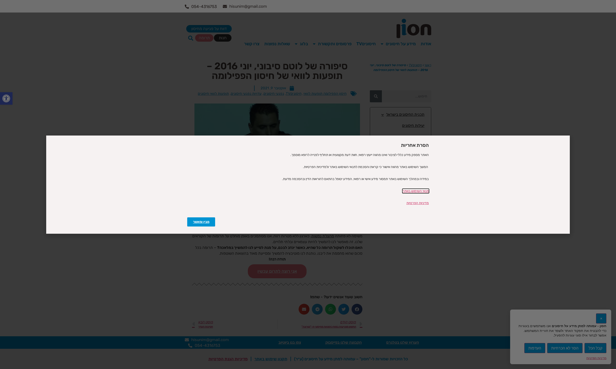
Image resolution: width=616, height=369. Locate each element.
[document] (308, 184)
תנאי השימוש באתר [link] (416, 191)
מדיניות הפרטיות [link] (417, 203)
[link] (201, 222)
